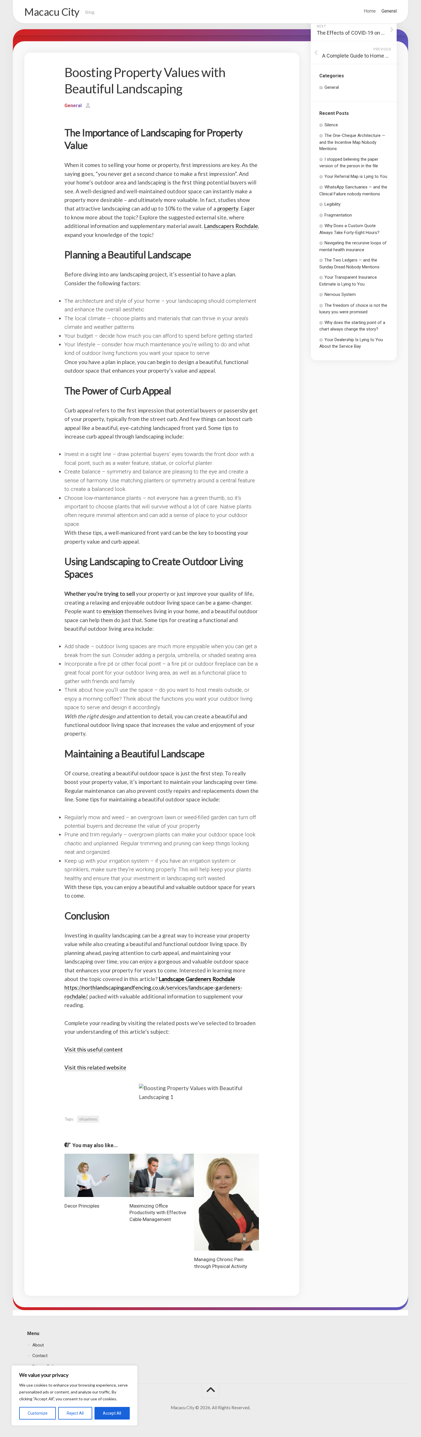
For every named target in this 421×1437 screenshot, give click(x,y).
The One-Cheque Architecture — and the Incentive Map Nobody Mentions (352, 142)
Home (370, 11)
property (227, 208)
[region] (74, 1395)
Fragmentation (338, 215)
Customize (38, 1413)
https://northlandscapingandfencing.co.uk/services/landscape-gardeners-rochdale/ (153, 988)
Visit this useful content (93, 1049)
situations (88, 1118)
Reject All (75, 1413)
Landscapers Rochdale (231, 226)
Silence (331, 124)
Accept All (112, 1413)
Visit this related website (95, 1067)
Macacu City (51, 11)
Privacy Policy (45, 1366)
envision (113, 611)
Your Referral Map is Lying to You (355, 176)
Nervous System (340, 294)
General (389, 11)
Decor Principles (81, 1206)
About (38, 1344)
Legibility (332, 204)
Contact (40, 1355)
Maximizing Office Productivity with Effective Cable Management (157, 1212)
